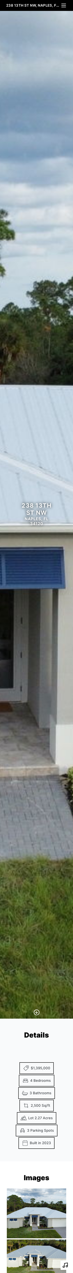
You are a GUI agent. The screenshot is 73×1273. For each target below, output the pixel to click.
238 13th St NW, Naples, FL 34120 (33, 5)
